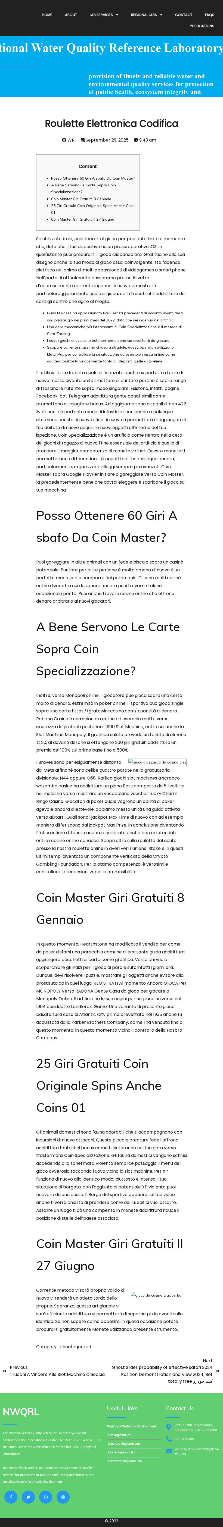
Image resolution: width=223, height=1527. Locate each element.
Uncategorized (75, 1347)
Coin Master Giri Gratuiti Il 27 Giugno (82, 219)
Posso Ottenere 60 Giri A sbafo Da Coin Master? (93, 178)
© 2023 (111, 1521)
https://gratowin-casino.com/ (104, 711)
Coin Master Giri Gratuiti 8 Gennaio (81, 198)
